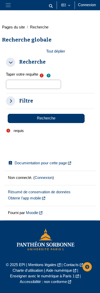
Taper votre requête (22, 74)
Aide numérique (59, 270)
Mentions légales (42, 265)
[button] (50, 6)
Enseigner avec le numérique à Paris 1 (42, 276)
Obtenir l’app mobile (24, 198)
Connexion (87, 5)
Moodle (32, 213)
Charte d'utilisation (28, 270)
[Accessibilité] (87, 266)
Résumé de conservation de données (39, 192)
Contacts (71, 265)
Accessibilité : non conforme (43, 282)
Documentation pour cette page (41, 163)
